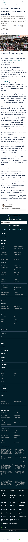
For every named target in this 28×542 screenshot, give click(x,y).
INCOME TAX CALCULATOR (7, 413)
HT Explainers (17, 449)
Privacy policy (4, 499)
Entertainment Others (18, 301)
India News (17, 4)
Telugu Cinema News (5, 298)
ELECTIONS (3, 395)
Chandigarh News (4, 274)
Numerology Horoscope (6, 431)
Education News (17, 317)
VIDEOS (2, 350)
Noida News (16, 283)
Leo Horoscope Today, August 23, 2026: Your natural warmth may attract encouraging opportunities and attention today (19, 481)
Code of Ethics (22, 502)
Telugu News (3, 446)
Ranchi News (3, 288)
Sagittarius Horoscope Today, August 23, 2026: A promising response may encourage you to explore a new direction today (20, 465)
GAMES (2, 405)
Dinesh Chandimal (4, 266)
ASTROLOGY (3, 304)
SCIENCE (3, 360)
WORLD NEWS (4, 243)
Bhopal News (17, 271)
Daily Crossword (17, 407)
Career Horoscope (4, 429)
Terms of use (21, 497)
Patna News (3, 286)
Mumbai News (4, 283)
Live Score (3, 255)
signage (6, 81)
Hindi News (16, 446)
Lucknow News (17, 281)
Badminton (3, 380)
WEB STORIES (4, 336)
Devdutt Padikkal (17, 258)
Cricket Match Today (18, 252)
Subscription (3, 502)
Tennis (15, 382)
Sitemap (2, 504)
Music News (3, 296)
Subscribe (24, 1)
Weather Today (13, 499)
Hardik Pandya (4, 261)
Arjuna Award (17, 421)
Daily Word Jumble (5, 410)
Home (2, 4)
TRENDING (3, 339)
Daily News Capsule (5, 227)
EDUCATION (3, 310)
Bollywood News (4, 294)
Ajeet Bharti (3, 419)
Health (2, 328)
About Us (3, 497)
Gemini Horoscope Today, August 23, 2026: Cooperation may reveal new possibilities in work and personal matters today (20, 489)
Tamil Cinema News (18, 296)
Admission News (4, 312)
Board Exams (17, 312)
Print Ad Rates (13, 502)
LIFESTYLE (3, 321)
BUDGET (2, 353)
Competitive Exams (5, 315)
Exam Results (3, 317)
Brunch (15, 323)
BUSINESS (3, 343)
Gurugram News (17, 276)
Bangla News (16, 444)
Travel (15, 330)
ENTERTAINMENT (5, 291)
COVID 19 (3, 402)
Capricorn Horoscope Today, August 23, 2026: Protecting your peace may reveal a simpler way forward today (6, 465)
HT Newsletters (22, 499)
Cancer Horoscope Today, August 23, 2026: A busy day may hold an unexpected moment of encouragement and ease (7, 489)
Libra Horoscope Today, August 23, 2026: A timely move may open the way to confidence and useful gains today (20, 473)
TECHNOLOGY (4, 374)
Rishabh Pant (3, 263)
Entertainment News (5, 444)
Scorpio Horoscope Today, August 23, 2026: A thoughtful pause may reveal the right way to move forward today (7, 473)
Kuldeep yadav (17, 424)
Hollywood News (17, 294)
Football (15, 380)
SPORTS (2, 377)
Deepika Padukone (4, 426)
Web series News (4, 301)
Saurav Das (16, 419)
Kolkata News (3, 281)
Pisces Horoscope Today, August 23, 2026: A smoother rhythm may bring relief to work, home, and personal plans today (7, 458)
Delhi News (3, 276)
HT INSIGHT (3, 391)
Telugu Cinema (17, 441)
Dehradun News (17, 274)
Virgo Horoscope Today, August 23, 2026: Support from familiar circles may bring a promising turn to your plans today (6, 480)
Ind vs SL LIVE (17, 263)
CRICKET (3, 250)
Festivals (16, 325)
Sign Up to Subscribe (14, 231)
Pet (1, 332)
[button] (1, 2)
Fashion (2, 325)
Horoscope (3, 307)
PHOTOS (3, 346)
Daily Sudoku (3, 407)
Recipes (15, 328)
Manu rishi (16, 426)
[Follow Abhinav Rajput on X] (10, 29)
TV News (16, 298)
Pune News (16, 286)
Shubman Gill (3, 258)
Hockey (2, 382)
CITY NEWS (3, 269)
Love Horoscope (17, 429)
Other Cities (16, 288)
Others (2, 384)
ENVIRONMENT (4, 357)
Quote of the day (4, 421)
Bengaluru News (4, 271)
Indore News (3, 278)
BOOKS (2, 388)
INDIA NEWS (3, 247)
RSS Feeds (12, 504)
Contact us (12, 497)
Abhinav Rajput (5, 29)
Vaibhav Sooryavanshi (5, 424)
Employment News (18, 315)
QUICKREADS (4, 398)
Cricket (11, 4)
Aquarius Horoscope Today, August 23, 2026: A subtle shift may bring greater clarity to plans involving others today (20, 458)
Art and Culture (4, 323)
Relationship (3, 330)
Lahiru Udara (16, 266)
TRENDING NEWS (5, 417)
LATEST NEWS (4, 240)
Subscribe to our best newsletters (14, 224)
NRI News (3, 449)
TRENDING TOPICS (5, 434)
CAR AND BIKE (4, 370)
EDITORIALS (3, 367)
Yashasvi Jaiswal (17, 261)
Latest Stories (5, 453)
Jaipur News (16, 278)
